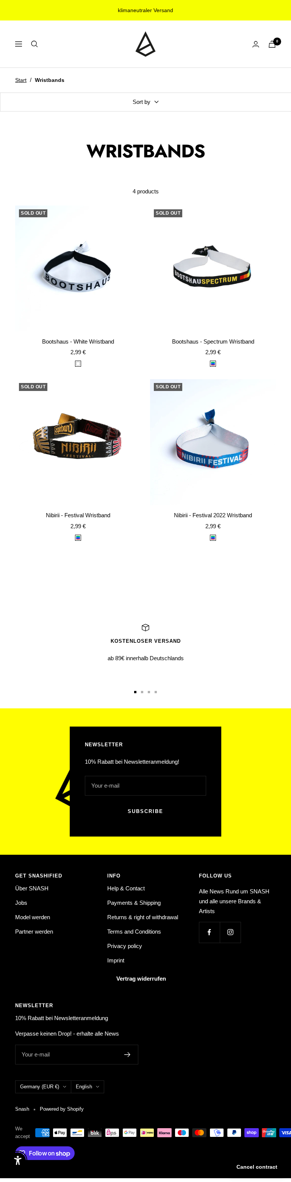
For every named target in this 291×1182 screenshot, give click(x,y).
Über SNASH (31, 888)
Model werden (32, 917)
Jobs (21, 902)
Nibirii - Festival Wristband (78, 515)
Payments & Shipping (134, 902)
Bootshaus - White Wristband (78, 341)
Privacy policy (124, 946)
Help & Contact (126, 888)
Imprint (115, 960)
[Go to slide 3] (149, 692)
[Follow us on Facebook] (209, 932)
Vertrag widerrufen (141, 978)
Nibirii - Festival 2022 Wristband (213, 515)
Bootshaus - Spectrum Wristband (213, 341)
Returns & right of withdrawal (142, 917)
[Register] (127, 1054)
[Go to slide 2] (142, 692)
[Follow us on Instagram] (230, 932)
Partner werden (34, 931)
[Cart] (272, 44)
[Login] (255, 44)
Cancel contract (256, 1167)
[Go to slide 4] (156, 692)
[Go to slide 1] (135, 692)
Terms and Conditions (134, 931)
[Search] (34, 44)
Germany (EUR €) (39, 1086)
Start (21, 80)
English (84, 1086)
